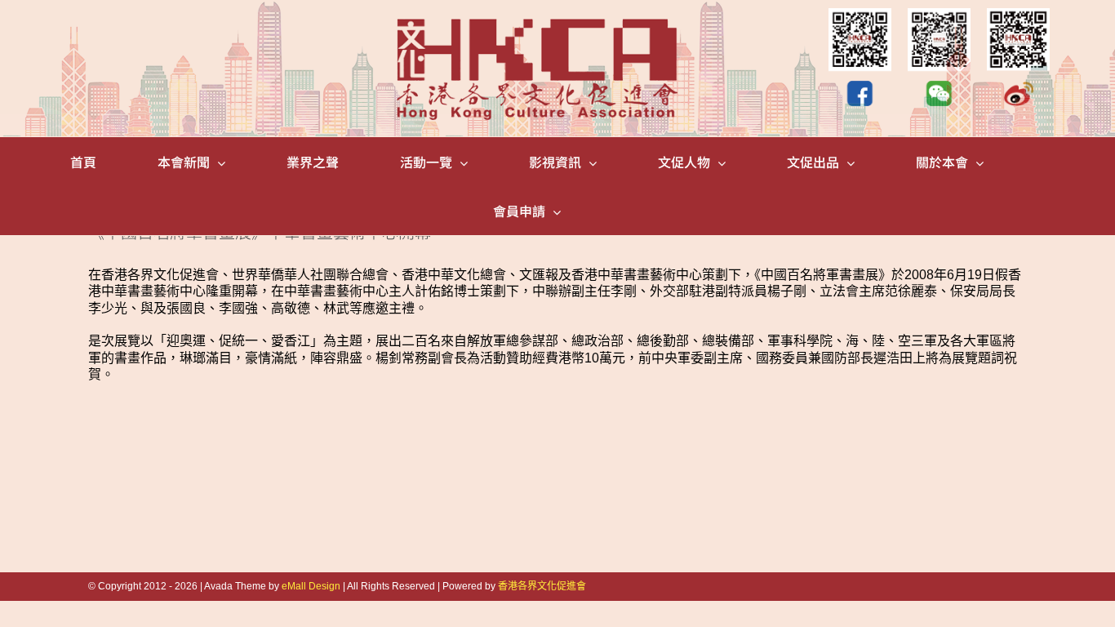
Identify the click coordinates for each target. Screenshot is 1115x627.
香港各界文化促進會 (542, 586)
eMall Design (311, 586)
